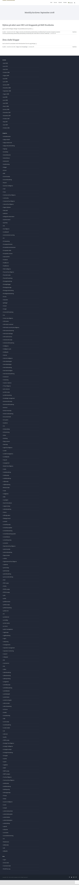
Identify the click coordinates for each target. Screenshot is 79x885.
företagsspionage (7, 287)
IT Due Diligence (7, 386)
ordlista (5, 558)
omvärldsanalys (7, 524)
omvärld (5, 521)
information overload (8, 324)
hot (4, 315)
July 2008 (5, 97)
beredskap (5, 152)
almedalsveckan (7, 136)
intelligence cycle (7, 349)
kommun (5, 407)
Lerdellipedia (6, 456)
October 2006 (6, 128)
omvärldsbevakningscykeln (9, 533)
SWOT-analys (6, 771)
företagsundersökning (8, 290)
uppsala (5, 826)
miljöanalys (5, 481)
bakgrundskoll (6, 139)
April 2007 (5, 125)
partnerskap (6, 567)
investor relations (7, 383)
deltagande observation (8, 216)
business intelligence (8, 185)
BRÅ (4, 173)
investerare (6, 376)
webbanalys (47, 33)
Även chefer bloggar (10, 40)
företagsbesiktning (7, 281)
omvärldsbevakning (41, 31)
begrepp (5, 148)
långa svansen (6, 441)
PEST (4, 580)
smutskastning (28, 33)
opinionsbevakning (7, 552)
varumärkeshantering (8, 835)
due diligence (6, 229)
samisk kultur (6, 697)
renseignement (6, 644)
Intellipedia (5, 352)
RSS (4, 666)
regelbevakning (6, 635)
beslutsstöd (6, 161)
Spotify (4, 737)
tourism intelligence (7, 801)
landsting (5, 438)
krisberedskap (6, 429)
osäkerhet (5, 564)
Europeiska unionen (8, 253)
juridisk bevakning (7, 395)
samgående (6, 681)
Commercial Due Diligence (9, 195)
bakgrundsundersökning (9, 145)
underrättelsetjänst (7, 820)
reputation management (51, 31)
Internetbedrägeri (7, 364)
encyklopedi (6, 232)
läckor (4, 435)
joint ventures (6, 389)
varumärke (5, 832)
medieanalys (6, 475)
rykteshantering (16, 33)
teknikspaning (6, 789)
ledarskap (5, 444)
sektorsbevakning (7, 706)
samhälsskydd (6, 694)
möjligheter (6, 493)
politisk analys (6, 604)
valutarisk (5, 829)
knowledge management (9, 398)
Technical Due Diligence (8, 780)
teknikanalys (6, 783)
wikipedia (5, 851)
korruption (5, 420)
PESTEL (5, 586)
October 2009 (6, 72)
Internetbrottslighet (7, 370)
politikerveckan (6, 601)
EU (4, 238)
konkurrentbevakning (8, 413)
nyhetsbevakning (34, 31)
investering (5, 379)
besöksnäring (6, 164)
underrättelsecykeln (8, 814)
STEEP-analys (6, 740)
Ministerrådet (6, 487)
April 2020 (5, 63)
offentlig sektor (6, 515)
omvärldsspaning (7, 540)
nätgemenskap (6, 506)
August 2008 (6, 94)
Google (5, 309)
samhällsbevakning (7, 687)
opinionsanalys (6, 549)
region (4, 638)
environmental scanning (9, 235)
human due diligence (8, 318)
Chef (4, 189)
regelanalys (6, 632)
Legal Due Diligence (7, 447)
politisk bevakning (7, 607)
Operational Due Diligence (9, 546)
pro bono (5, 626)
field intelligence (7, 269)
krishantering (6, 432)
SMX (32, 33)
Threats (5, 795)
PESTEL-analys (6, 589)
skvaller (5, 712)
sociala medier (36, 33)
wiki (4, 848)
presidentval (6, 617)
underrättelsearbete (8, 811)
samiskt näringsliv (7, 700)
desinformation (6, 219)
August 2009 (6, 75)
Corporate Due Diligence (9, 201)
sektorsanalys (6, 703)
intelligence (6, 346)
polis (4, 595)
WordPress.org (6, 869)
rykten (4, 669)
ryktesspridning (22, 33)
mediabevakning (7, 472)
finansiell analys (7, 275)
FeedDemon (6, 266)
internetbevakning (27, 31)
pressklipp (5, 620)
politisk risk (5, 610)
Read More (75, 31)
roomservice (6, 663)
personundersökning (8, 577)
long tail (5, 460)
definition (5, 213)
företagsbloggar (25, 46)
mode (4, 490)
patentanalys (6, 570)
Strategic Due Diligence (8, 743)
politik (4, 598)
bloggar (17, 31)
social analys (6, 721)
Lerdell (4, 450)
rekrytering (5, 641)
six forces (5, 709)
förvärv (5, 296)
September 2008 (7, 91)
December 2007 (7, 112)
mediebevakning (7, 478)
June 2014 (5, 66)
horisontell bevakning (8, 312)
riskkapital (5, 657)
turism (4, 805)
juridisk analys (6, 392)
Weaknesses (6, 842)
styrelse (5, 758)
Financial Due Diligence (8, 272)
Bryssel (5, 182)
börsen (5, 170)
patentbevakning (7, 574)
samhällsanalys (6, 684)
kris (4, 426)
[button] (74, 2)
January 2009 (6, 84)
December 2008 (7, 88)
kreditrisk (5, 423)
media (4, 469)
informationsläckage (8, 333)
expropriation (6, 256)
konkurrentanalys (7, 410)
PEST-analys (6, 583)
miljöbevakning (6, 484)
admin (5, 31)
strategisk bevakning (8, 752)
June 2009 (5, 81)
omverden (5, 543)
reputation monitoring (8, 651)
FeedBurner (6, 262)
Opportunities (6, 555)
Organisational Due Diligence (10, 561)
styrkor (5, 761)
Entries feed (6, 862)
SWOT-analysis (6, 774)
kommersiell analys (7, 401)
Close (20, 46)
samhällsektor (6, 691)
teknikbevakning (7, 786)
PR (45, 31)
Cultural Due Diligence (8, 204)
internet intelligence (8, 358)
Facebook (5, 259)
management (6, 463)
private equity (6, 623)
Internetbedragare (7, 361)
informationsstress (7, 336)
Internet (5, 355)
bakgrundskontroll (7, 142)
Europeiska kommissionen (9, 247)
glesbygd (5, 303)
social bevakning (7, 724)
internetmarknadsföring (8, 373)
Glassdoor (5, 299)
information (6, 321)
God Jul (5, 306)
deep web (5, 210)
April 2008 (5, 103)
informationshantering (8, 330)
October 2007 (6, 118)
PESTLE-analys (6, 592)
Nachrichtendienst (7, 503)
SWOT (4, 768)
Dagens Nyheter (7, 207)
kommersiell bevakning (8, 404)
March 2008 (6, 106)
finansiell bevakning (7, 278)
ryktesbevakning (10, 33)
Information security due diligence (11, 327)
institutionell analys (7, 339)
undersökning (6, 823)
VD (4, 838)
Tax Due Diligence (7, 777)
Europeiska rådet (7, 250)
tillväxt (4, 798)
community (21, 31)
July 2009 (5, 78)
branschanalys (6, 176)
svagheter (5, 764)
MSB (4, 497)
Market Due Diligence (8, 466)
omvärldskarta (6, 537)
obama (4, 512)
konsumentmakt (7, 416)
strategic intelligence (8, 746)
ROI (4, 660)
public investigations (8, 629)
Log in (4, 859)
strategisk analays (7, 749)
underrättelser (6, 817)
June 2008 (5, 100)
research (5, 654)
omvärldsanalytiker (7, 527)
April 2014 (5, 69)
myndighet (5, 500)
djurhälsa (5, 222)
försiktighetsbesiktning (8, 293)
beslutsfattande (7, 155)
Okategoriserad (6, 518)
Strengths (5, 755)
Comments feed (7, 866)
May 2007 (5, 121)
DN (4, 226)
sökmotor (43, 33)
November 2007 (7, 115)
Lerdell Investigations (8, 453)
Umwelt (5, 808)
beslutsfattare (6, 158)
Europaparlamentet (7, 244)
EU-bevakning (6, 241)
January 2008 (6, 109)
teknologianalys (6, 792)
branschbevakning (7, 179)
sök (40, 33)
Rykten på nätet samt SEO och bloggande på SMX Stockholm (28, 25)
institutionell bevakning (8, 343)
